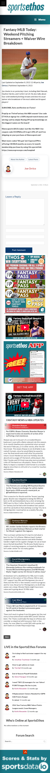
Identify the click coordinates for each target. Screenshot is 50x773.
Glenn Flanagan (20, 677)
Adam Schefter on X (15, 512)
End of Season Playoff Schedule (24, 674)
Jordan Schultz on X (15, 551)
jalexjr (16, 700)
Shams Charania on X (16, 472)
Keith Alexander (20, 689)
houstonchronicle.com (17, 592)
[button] (3, 3)
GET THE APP (25, 387)
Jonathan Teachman (22, 660)
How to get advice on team (23, 665)
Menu (41, 19)
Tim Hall (17, 668)
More (7, 637)
